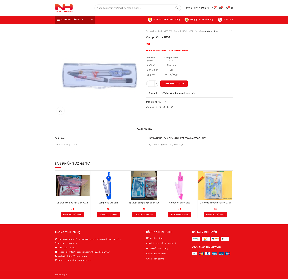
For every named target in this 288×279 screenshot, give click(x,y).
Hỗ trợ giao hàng (154, 238)
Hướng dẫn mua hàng (157, 248)
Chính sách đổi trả (155, 258)
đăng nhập (163, 144)
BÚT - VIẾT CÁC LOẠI (167, 31)
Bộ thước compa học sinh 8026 (215, 202)
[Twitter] (160, 107)
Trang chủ (151, 31)
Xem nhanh (87, 183)
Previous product (225, 31)
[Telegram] (172, 107)
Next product (231, 31)
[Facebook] (156, 107)
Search (177, 8)
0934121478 (227, 19)
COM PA (193, 31)
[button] (72, 214)
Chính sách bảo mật (156, 253)
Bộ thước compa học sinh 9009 (144, 202)
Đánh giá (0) (144, 129)
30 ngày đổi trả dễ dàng (201, 19)
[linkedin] (168, 107)
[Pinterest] (164, 107)
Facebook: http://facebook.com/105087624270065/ (84, 251)
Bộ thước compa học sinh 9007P (72, 202)
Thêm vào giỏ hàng (174, 83)
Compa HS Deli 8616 (108, 202)
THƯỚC (183, 31)
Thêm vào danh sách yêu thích (179, 93)
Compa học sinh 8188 (179, 202)
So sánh (153, 93)
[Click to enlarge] (60, 111)
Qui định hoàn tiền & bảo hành (161, 243)
